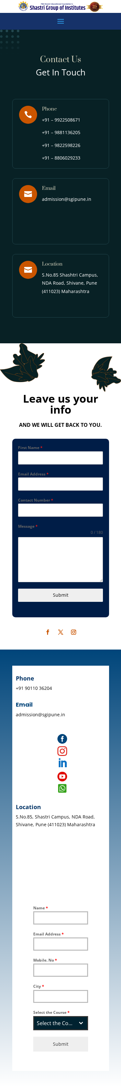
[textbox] (54, 1023)
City (38, 986)
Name (40, 908)
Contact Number (35, 500)
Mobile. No (45, 960)
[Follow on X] (60, 632)
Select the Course (51, 1012)
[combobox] (60, 1023)
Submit (60, 595)
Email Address (33, 474)
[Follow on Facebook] (48, 632)
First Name (30, 447)
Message (28, 526)
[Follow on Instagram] (73, 632)
